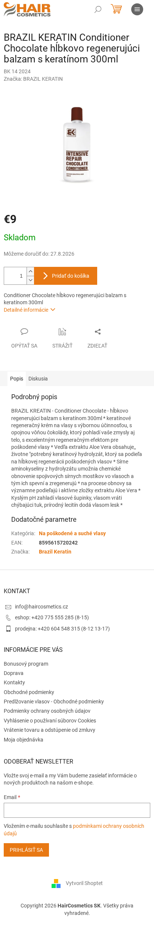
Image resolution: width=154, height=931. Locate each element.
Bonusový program (26, 664)
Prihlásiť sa (26, 850)
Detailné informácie (26, 310)
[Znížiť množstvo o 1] (30, 280)
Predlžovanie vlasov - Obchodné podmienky (54, 702)
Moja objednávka (23, 740)
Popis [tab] (16, 379)
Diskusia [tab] (38, 379)
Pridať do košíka (70, 276)
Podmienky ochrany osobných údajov (47, 711)
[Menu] (137, 9)
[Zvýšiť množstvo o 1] (30, 271)
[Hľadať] (97, 9)
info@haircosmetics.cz (41, 607)
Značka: (33, 79)
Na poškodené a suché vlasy (72, 533)
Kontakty (14, 682)
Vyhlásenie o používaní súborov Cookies (50, 721)
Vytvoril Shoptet (84, 883)
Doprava (14, 673)
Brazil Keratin (55, 552)
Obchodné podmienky (29, 692)
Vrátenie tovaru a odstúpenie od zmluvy (49, 730)
